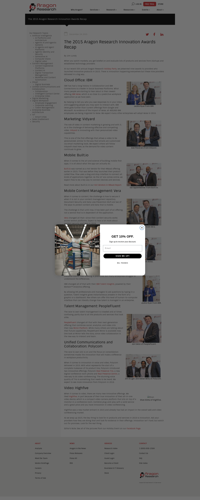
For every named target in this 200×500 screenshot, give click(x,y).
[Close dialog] (142, 228)
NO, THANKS (122, 263)
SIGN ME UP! (123, 256)
